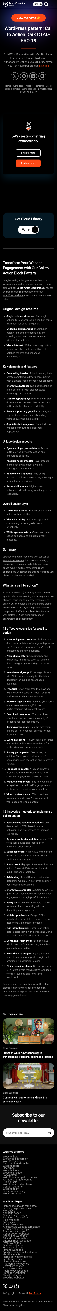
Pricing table (10, 1181)
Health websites (12, 1254)
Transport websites (14, 1272)
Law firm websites (13, 1259)
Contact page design (15, 1215)
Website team (11, 1188)
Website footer (11, 1165)
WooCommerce (12, 1193)
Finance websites (13, 1247)
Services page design (15, 1217)
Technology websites (15, 1270)
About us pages (12, 1212)
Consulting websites (15, 1235)
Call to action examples (16, 1163)
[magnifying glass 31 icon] (33, 76)
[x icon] (15, 76)
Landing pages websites (17, 1208)
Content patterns (13, 1186)
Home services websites (17, 1256)
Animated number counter (18, 1179)
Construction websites (16, 1233)
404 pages (9, 1210)
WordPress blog (12, 1161)
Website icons (11, 1170)
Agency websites (13, 1224)
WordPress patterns (34, 86)
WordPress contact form (17, 1184)
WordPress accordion (15, 1158)
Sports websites (12, 1268)
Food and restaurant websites (20, 1252)
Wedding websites (14, 1277)
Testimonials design (14, 1191)
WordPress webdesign (33, 987)
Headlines (9, 1167)
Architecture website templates (21, 1226)
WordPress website (13, 295)
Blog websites (11, 1219)
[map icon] (16, 1286)
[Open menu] (52, 4)
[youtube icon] (11, 1286)
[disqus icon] (24, 76)
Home (8, 86)
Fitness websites (13, 1249)
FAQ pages (9, 1222)
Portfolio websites (13, 1265)
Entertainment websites (17, 1240)
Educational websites (15, 1238)
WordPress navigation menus (20, 1177)
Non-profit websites (14, 1261)
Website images (12, 1172)
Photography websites (16, 1263)
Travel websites (12, 1275)
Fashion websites (13, 1245)
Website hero (10, 1156)
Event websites (12, 1242)
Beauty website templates (18, 1229)
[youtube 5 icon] (42, 76)
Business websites (14, 1231)
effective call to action (37, 984)
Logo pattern (10, 1175)
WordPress (18, 86)
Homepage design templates (20, 1205)
